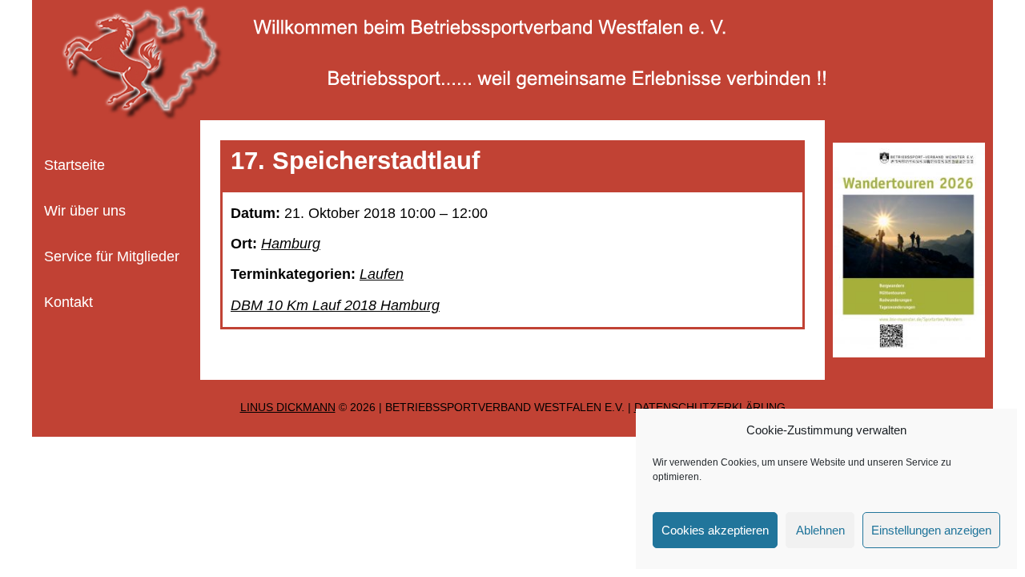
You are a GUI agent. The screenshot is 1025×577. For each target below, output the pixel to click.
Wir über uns (85, 211)
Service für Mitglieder (111, 256)
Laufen (382, 274)
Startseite (74, 165)
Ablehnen (820, 530)
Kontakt (68, 302)
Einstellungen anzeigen (931, 530)
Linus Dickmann (288, 407)
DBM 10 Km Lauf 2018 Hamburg (335, 305)
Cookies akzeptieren (715, 530)
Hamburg (290, 244)
